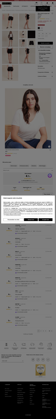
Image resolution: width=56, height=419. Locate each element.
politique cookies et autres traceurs (13, 214)
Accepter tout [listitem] (45, 219)
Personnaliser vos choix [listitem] (13, 219)
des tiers (50, 208)
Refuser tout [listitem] (31, 219)
